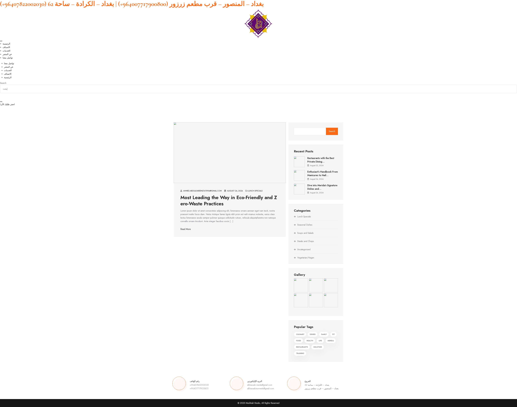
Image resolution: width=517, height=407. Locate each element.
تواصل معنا (8, 57)
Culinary (300, 334)
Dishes (312, 334)
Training (300, 353)
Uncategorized (303, 249)
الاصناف (6, 47)
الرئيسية (6, 43)
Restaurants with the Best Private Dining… (320, 159)
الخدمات (6, 50)
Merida (331, 341)
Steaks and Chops (305, 241)
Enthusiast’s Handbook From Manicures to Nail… (322, 173)
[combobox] (258, 89)
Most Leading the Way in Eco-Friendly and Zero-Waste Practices (228, 200)
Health (310, 341)
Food (298, 341)
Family (324, 334)
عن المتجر (7, 54)
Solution (317, 347)
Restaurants (302, 347)
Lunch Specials (255, 190)
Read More (185, 229)
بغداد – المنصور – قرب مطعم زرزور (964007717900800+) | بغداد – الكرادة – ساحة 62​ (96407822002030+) (132, 4)
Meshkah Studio (253, 403)
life (320, 341)
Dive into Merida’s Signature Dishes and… (322, 187)
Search (332, 131)
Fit (333, 334)
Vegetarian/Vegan (305, 257)
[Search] (1, 101)
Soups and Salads (305, 233)
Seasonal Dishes (304, 224)
